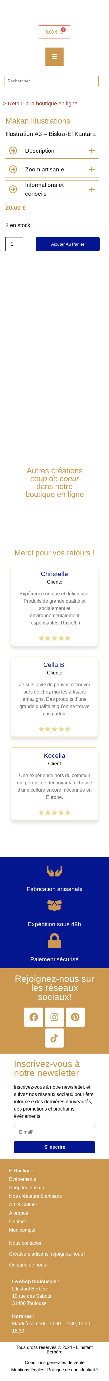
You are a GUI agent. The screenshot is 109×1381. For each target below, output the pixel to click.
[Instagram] (54, 1017)
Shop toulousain (26, 1187)
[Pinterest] (75, 1017)
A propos (18, 1213)
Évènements (22, 1179)
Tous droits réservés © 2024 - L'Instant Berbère (54, 1349)
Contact (17, 1221)
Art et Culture (23, 1204)
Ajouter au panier (67, 244)
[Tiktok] (54, 1038)
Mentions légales (28, 1369)
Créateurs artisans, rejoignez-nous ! (47, 1254)
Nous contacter (25, 1243)
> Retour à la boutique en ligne (40, 104)
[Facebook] (33, 1017)
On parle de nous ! (28, 1264)
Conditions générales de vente (54, 1362)
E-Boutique (21, 1170)
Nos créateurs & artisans (35, 1196)
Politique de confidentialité (72, 1369)
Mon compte (22, 1230)
